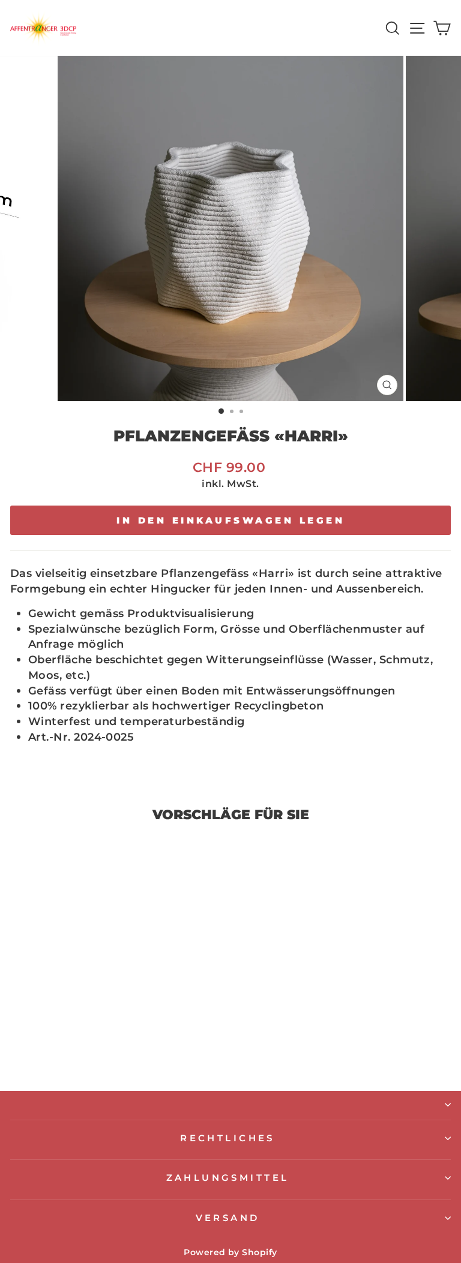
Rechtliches (227, 1138)
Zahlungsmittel (227, 1177)
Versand (228, 1218)
